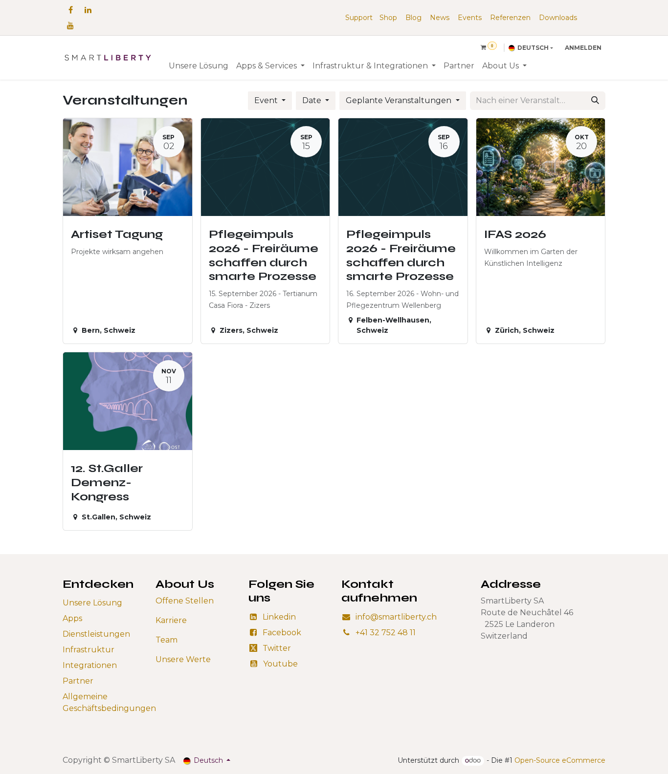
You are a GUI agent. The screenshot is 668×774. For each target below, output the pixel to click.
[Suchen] (595, 100)
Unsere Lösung (92, 602)
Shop (388, 17)
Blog (413, 17)
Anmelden (583, 47)
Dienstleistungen (96, 634)
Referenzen (510, 17)
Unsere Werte (183, 659)
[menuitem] (198, 66)
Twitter (277, 648)
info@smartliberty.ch (396, 617)
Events (470, 17)
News (439, 17)
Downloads (558, 17)
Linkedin (279, 617)
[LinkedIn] (88, 10)
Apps (72, 618)
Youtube (280, 663)
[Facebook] (70, 10)
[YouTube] (70, 25)
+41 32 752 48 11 (386, 632)
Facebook (282, 632)
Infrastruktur (88, 649)
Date (312, 100)
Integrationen (90, 665)
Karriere (171, 620)
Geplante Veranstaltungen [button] (399, 100)
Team (167, 640)
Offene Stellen (185, 600)
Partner (78, 681)
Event (267, 100)
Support (359, 17)
